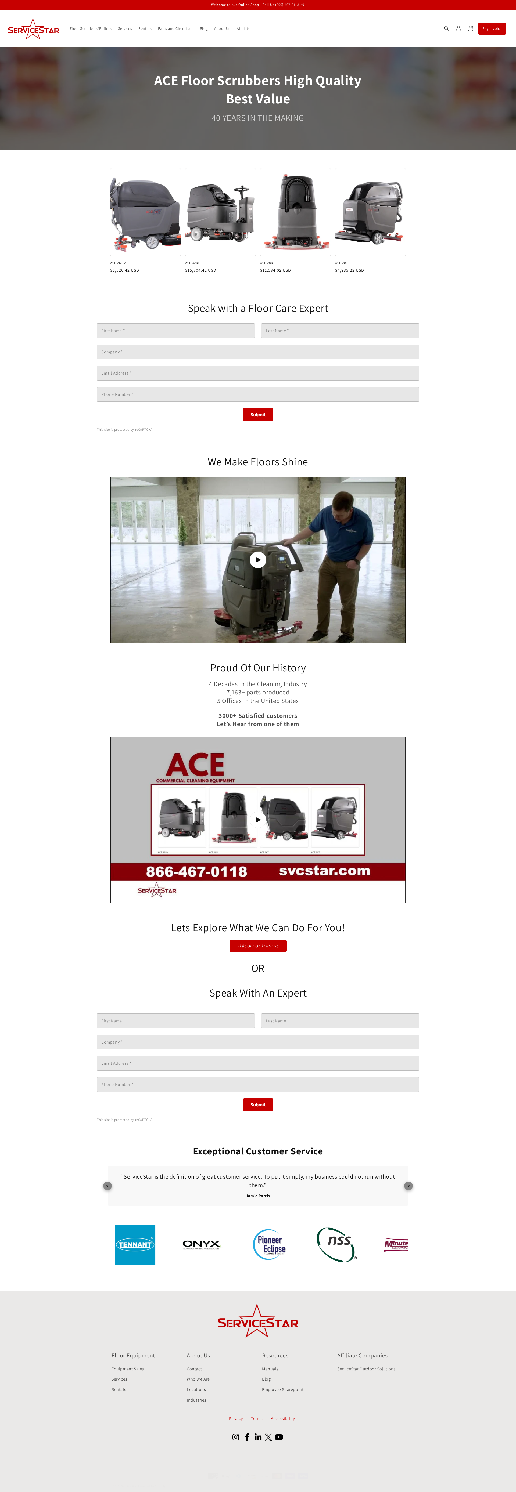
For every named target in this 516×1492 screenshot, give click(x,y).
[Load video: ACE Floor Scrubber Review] (258, 820)
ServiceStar (129, 1486)
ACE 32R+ (192, 263)
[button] (447, 28)
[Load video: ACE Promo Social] (258, 560)
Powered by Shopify (152, 1486)
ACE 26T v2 (118, 263)
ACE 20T (341, 263)
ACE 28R (266, 263)
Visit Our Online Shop (258, 945)
